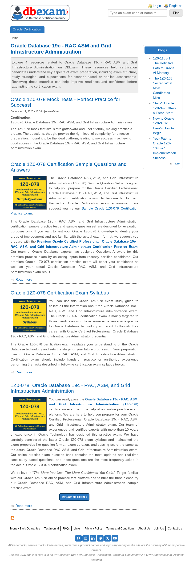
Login (157, 6)
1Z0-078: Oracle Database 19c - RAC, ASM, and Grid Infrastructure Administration (70, 388)
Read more (24, 279)
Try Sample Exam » (74, 497)
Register (175, 6)
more (177, 163)
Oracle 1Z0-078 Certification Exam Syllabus (60, 292)
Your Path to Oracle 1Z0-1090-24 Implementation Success (164, 148)
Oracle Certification (27, 29)
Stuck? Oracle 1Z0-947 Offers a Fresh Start (164, 108)
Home (14, 38)
